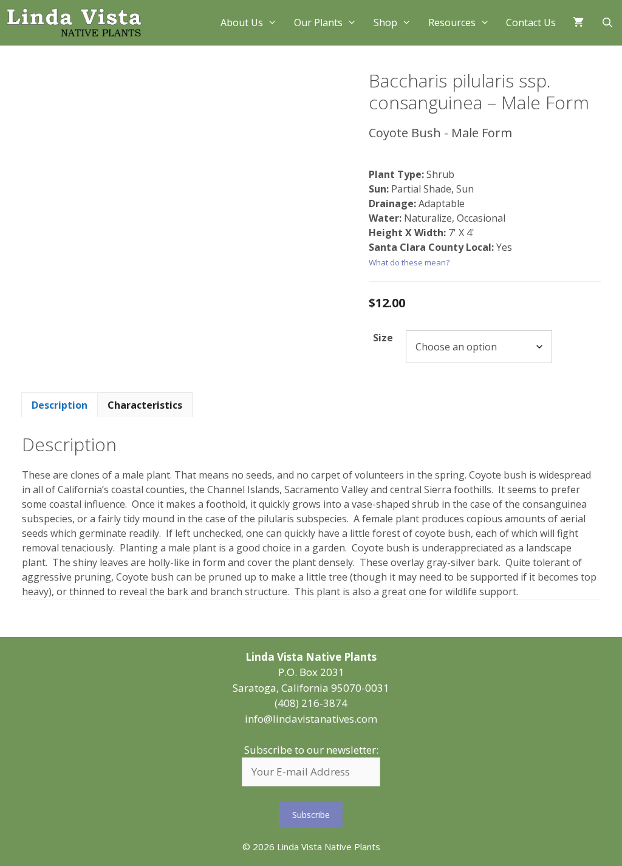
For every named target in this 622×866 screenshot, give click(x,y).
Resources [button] (452, 22)
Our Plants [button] (318, 22)
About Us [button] (241, 22)
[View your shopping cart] (578, 23)
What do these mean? (409, 262)
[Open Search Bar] (607, 23)
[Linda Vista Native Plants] (74, 23)
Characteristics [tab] (145, 405)
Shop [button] (385, 22)
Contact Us (531, 22)
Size (383, 337)
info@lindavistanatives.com (311, 719)
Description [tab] (59, 405)
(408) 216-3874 (311, 703)
